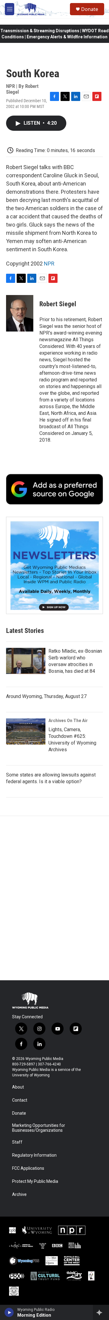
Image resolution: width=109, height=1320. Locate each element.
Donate (89, 9)
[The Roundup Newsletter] (54, 565)
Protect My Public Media (35, 1181)
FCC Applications (28, 1168)
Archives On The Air (68, 720)
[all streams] (101, 1312)
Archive (19, 1194)
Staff (17, 1142)
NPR (49, 263)
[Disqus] (54, 898)
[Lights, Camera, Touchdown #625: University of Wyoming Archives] (25, 731)
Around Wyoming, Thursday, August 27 (46, 696)
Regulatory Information (34, 1155)
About (18, 1087)
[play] (9, 1312)
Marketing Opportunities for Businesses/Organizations (38, 1128)
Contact (19, 1100)
